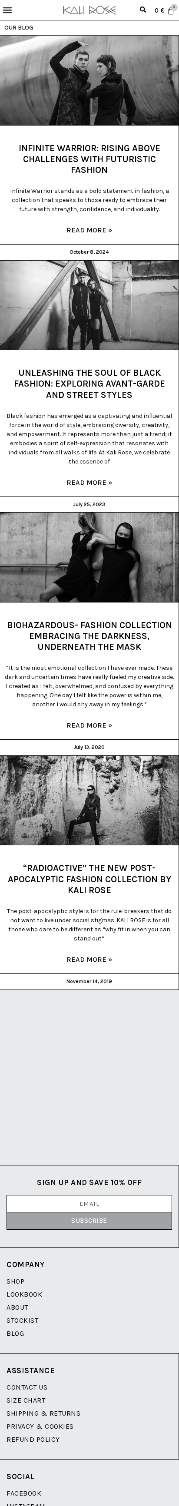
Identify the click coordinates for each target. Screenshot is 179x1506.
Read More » (89, 230)
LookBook (24, 1294)
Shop (15, 1281)
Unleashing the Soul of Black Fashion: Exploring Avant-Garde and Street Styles (89, 383)
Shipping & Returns (43, 1413)
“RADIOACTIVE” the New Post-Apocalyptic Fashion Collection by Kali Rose (89, 879)
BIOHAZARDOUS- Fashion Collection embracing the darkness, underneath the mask (89, 636)
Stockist (22, 1320)
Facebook (24, 1493)
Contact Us (27, 1387)
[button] (7, 10)
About (17, 1307)
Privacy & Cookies (40, 1426)
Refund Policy (33, 1439)
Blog (15, 1333)
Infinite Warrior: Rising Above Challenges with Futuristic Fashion (89, 159)
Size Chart (26, 1400)
